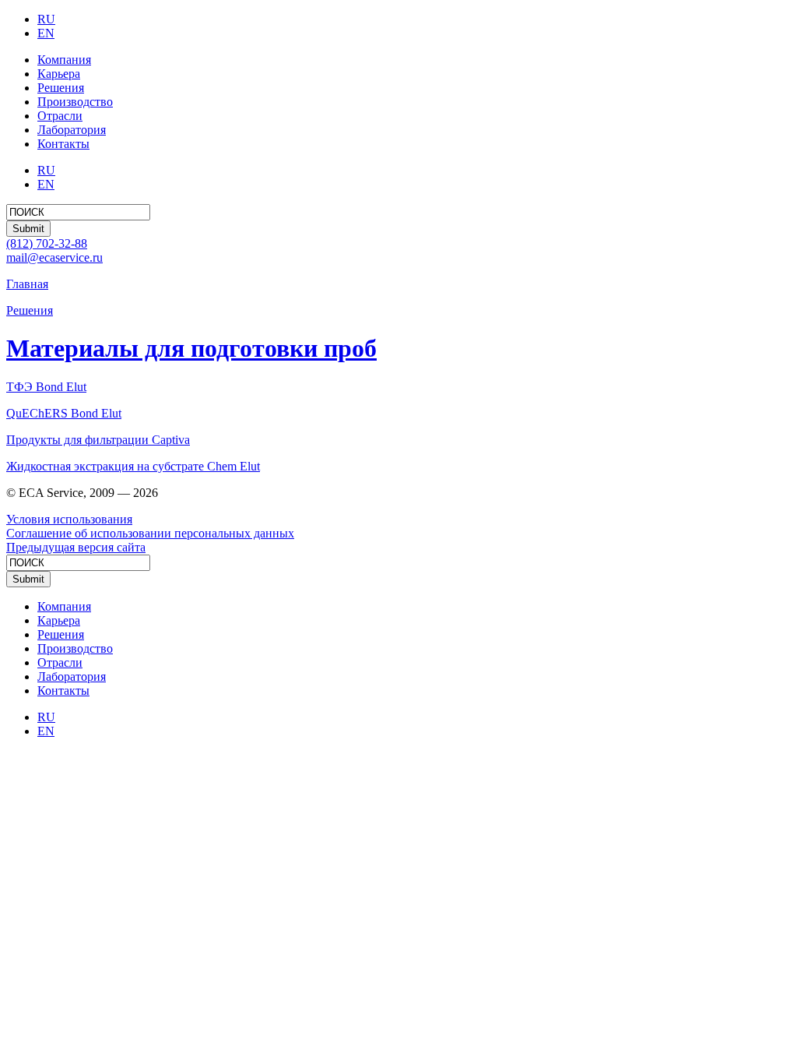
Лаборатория (71, 129)
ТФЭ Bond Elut (46, 386)
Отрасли (60, 115)
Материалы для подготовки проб (191, 348)
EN (45, 33)
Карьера (58, 73)
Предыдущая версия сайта (76, 547)
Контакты (63, 143)
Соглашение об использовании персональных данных (150, 533)
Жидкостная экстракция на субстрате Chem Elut (133, 466)
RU (46, 19)
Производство (75, 101)
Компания (64, 59)
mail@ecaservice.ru (54, 257)
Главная (27, 284)
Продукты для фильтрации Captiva (98, 439)
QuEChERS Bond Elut (63, 413)
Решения (60, 87)
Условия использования (69, 519)
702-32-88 (46, 243)
